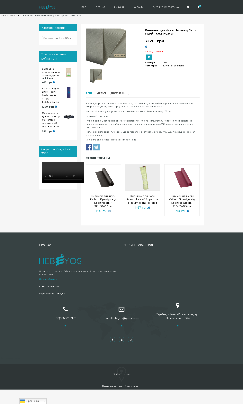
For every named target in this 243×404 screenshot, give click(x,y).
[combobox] (58, 38)
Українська (32, 401)
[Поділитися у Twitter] (96, 147)
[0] (199, 7)
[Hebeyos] (47, 7)
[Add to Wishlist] (149, 57)
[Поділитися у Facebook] (89, 147)
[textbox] (58, 38)
